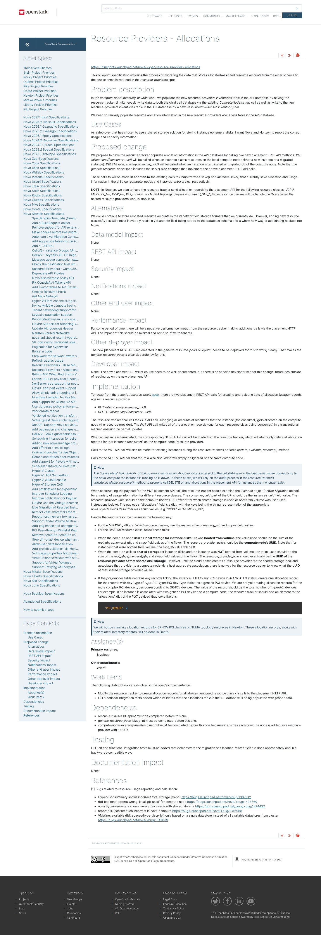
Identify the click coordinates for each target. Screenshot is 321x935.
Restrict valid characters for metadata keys (63, 512)
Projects (24, 899)
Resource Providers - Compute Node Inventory (65, 269)
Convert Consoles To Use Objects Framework (64, 452)
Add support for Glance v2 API (54, 402)
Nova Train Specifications (41, 186)
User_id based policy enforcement (56, 406)
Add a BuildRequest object (51, 223)
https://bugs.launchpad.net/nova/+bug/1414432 (230, 806)
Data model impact (41, 651)
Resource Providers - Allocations (55, 369)
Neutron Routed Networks (50, 333)
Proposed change (36, 642)
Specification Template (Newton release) (61, 218)
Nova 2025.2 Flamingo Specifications (50, 131)
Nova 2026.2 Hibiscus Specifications (49, 122)
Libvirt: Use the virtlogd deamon (55, 503)
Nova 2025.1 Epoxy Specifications (47, 135)
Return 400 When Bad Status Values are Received (68, 374)
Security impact (39, 660)
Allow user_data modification (52, 544)
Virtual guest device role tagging (55, 420)
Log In (292, 15)
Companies (74, 913)
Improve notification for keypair (54, 498)
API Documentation (127, 908)
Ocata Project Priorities (39, 91)
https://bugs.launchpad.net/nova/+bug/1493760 (222, 801)
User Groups (74, 899)
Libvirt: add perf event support (54, 388)
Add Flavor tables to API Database (56, 287)
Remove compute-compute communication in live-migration (74, 535)
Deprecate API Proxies (48, 273)
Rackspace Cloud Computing (272, 916)
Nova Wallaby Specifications (43, 172)
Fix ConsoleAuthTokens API (51, 282)
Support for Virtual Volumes (51, 562)
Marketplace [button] (235, 16)
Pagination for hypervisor (50, 347)
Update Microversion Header (52, 328)
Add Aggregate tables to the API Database (62, 241)
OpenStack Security (31, 904)
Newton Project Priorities (41, 95)
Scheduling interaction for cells (54, 438)
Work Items (36, 697)
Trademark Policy (174, 908)
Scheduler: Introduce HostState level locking (64, 466)
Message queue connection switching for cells (65, 259)
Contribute (73, 917)
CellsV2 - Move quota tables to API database (64, 434)
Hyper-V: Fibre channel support (54, 301)
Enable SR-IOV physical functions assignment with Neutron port (77, 379)
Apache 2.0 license (278, 912)
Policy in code (42, 351)
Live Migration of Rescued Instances (58, 507)
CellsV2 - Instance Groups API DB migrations (63, 250)
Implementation (34, 688)
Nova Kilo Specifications (40, 581)
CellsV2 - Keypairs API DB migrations (58, 255)
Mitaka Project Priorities (40, 100)
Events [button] (193, 16)
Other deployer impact (44, 678)
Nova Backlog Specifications (43, 593)
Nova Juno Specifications (41, 585)
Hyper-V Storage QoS (47, 484)
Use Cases (35, 637)
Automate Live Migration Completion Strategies (65, 236)
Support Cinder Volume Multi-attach (57, 521)
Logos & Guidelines (174, 904)
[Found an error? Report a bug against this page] (297, 55)
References (31, 715)
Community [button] (211, 16)
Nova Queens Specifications (43, 200)
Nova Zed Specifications (41, 158)
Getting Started (124, 904)
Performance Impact (42, 674)
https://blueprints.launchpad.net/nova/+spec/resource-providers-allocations (145, 67)
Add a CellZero (42, 246)
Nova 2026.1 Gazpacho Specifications (50, 126)
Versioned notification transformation (58, 415)
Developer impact (40, 683)
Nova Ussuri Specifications (42, 181)
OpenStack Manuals (127, 899)
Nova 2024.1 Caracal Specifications (48, 145)
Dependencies (33, 701)
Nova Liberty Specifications (43, 576)
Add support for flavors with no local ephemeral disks (70, 461)
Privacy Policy (172, 913)
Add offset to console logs (50, 447)
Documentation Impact (39, 711)
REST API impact (40, 655)
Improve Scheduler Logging (52, 493)
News (22, 913)
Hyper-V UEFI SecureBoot (50, 475)
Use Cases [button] (174, 16)
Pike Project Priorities (38, 86)
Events (71, 904)
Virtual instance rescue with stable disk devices (66, 558)
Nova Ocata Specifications (42, 209)
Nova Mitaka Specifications (42, 571)
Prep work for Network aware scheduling (61, 356)
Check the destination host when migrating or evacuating (73, 264)
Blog (254, 16)
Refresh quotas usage (47, 360)
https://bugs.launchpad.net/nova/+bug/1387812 (216, 797)
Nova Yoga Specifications (41, 163)
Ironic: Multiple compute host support (58, 305)
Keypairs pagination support (52, 314)
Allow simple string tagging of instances (60, 392)
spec (155, 394)
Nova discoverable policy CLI (53, 278)
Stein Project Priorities (39, 72)
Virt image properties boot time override (60, 553)
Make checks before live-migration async (61, 232)
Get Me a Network (45, 296)
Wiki (117, 913)
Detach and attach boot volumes (55, 457)
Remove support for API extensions (57, 227)
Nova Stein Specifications (41, 191)
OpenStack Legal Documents (156, 860)
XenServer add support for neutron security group (68, 383)
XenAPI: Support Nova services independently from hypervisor (77, 425)
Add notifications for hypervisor (54, 489)
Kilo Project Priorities (37, 109)
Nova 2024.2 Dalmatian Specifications (50, 140)
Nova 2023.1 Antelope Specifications (49, 154)
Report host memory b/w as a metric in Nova (64, 516)
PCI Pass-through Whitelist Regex (56, 530)
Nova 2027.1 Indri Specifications (46, 117)
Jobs (70, 908)
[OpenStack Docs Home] (27, 44)
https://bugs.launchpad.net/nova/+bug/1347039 (133, 820)
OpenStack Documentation (60, 44)
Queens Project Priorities (40, 81)
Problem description (37, 633)
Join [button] (276, 16)
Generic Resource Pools (49, 291)
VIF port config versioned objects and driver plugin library (73, 342)
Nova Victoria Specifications (43, 177)
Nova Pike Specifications (41, 204)
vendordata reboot (45, 411)
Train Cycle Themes (37, 68)
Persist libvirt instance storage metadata (61, 319)
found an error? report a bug (261, 859)
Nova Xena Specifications (41, 168)
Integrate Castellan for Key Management (61, 397)
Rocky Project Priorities (39, 77)
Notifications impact (42, 665)
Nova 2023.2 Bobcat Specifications (48, 149)
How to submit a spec (38, 609)
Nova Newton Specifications (43, 213)
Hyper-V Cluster (43, 470)
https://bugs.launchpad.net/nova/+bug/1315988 (207, 811)
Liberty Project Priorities (40, 104)
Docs (265, 16)
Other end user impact (44, 669)
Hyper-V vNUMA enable (49, 480)
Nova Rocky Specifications (42, 195)
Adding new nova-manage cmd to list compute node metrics (75, 443)
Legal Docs (170, 899)
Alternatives (36, 646)
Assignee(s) (36, 692)
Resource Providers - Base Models (56, 365)
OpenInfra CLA (172, 917)
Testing (28, 706)
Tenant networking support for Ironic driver (62, 310)
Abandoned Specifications (42, 601)
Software (155, 16)
